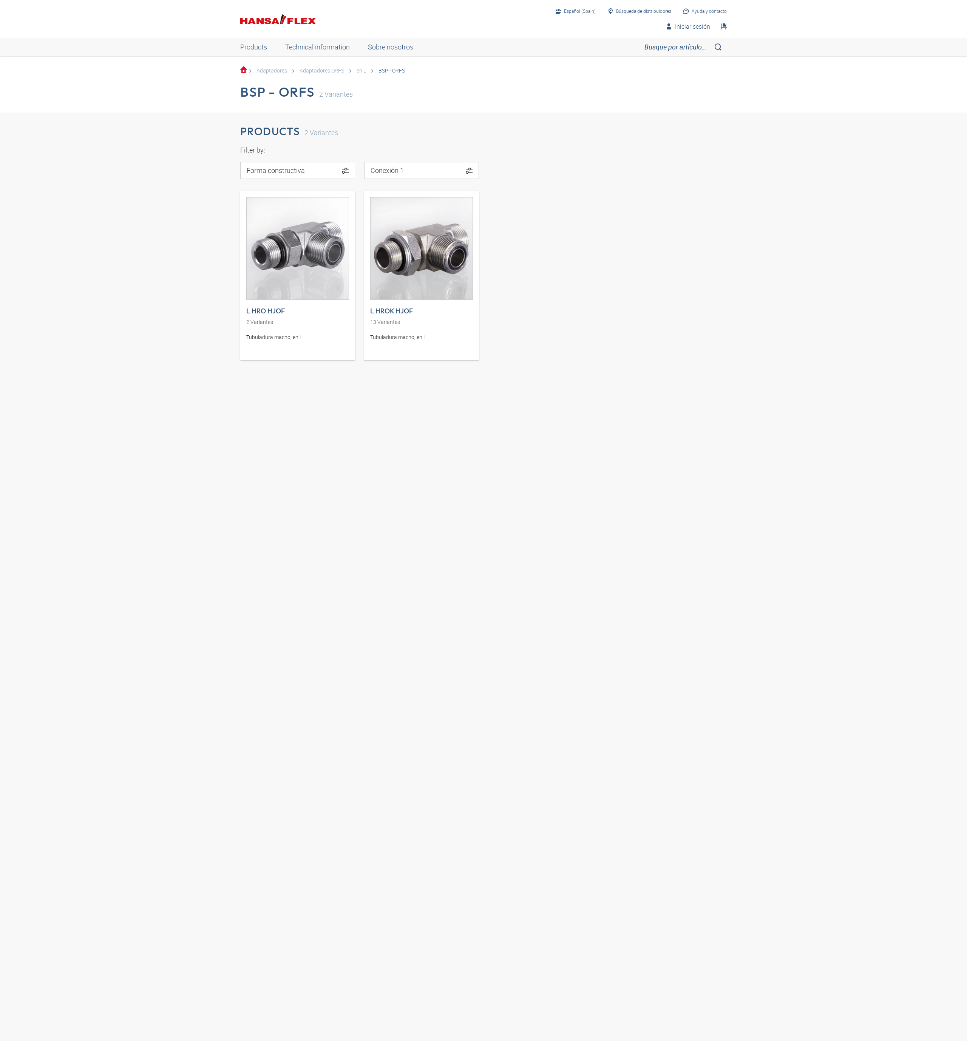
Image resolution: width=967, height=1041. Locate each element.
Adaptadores (271, 70)
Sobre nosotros (390, 46)
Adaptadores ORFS (322, 70)
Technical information (317, 46)
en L (361, 70)
